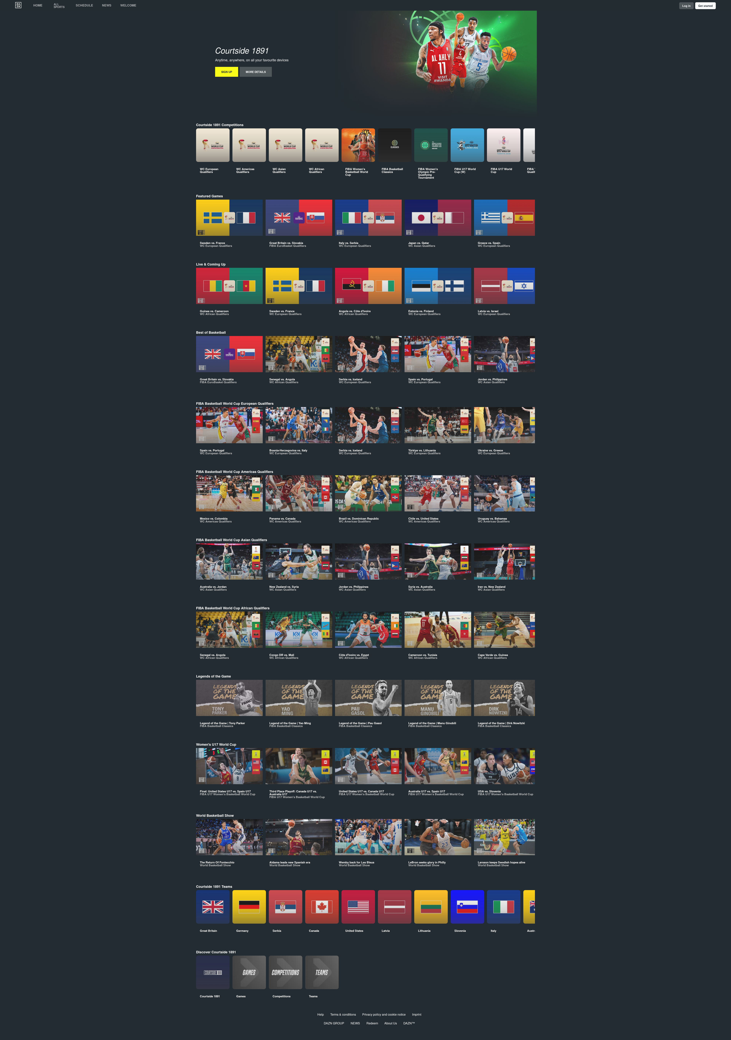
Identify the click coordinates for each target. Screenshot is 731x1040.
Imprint (416, 1014)
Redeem (372, 1023)
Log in (686, 6)
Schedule (84, 5)
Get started (705, 6)
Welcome (128, 5)
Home (37, 5)
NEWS (355, 1023)
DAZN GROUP (334, 1023)
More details (256, 72)
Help (320, 1014)
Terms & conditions (343, 1014)
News (106, 5)
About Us (390, 1023)
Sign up (226, 72)
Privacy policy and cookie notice (384, 1014)
